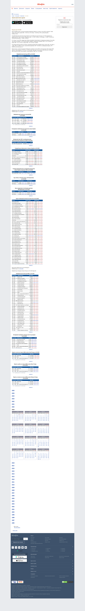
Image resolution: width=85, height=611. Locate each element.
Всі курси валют (17, 527)
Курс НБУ (32, 539)
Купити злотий (61, 557)
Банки (32, 8)
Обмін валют (33, 556)
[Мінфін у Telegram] (16, 547)
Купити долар (33, 557)
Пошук (25, 538)
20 (22, 417)
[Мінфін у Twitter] (19, 547)
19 (27, 418)
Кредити (27, 8)
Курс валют (32, 537)
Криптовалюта (53, 8)
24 (17, 418)
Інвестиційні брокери (62, 539)
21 (12, 418)
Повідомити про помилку (18, 542)
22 (14, 418)
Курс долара (47, 537)
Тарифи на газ (61, 540)
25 (19, 418)
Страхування (38, 8)
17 (17, 417)
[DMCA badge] (67, 582)
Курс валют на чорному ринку (64, 556)
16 (33, 417)
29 (14, 420)
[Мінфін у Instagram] (22, 547)
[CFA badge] (26, 582)
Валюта (16, 8)
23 (33, 418)
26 (27, 420)
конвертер (30, 108)
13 (22, 415)
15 (14, 417)
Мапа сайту (15, 530)
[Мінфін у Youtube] (26, 547)
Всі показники (16, 14)
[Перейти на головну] (42, 4)
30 (46, 420)
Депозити (21, 8)
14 (12, 417)
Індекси (60, 8)
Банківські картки (48, 539)
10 (17, 415)
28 (12, 420)
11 (19, 415)
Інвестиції (45, 8)
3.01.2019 (21, 268)
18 (19, 417)
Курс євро (61, 537)
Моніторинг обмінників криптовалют (37, 543)
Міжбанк (32, 540)
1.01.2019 (21, 111)
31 (17, 420)
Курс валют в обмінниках (49, 556)
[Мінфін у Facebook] (13, 547)
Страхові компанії (62, 577)
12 (27, 417)
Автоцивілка (33, 577)
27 (22, 418)
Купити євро (47, 557)
